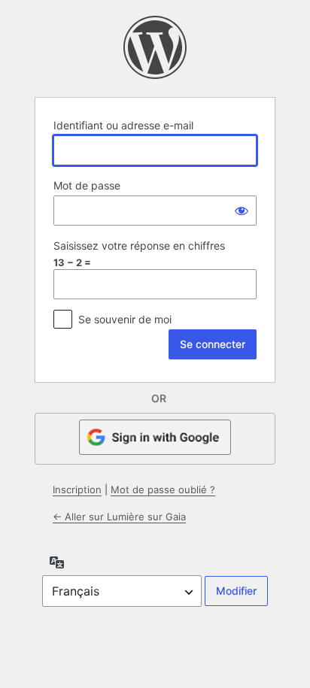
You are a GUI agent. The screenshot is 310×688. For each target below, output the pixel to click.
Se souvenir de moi (125, 319)
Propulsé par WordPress (155, 47)
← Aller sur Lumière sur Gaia (119, 517)
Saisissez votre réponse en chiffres (139, 245)
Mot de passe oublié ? (163, 489)
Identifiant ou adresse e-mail (123, 125)
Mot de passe (86, 185)
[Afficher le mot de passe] (241, 210)
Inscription (77, 489)
